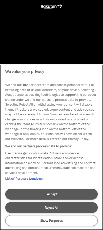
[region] (51, 147)
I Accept (52, 194)
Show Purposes (51, 220)
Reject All (51, 207)
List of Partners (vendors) (23, 178)
